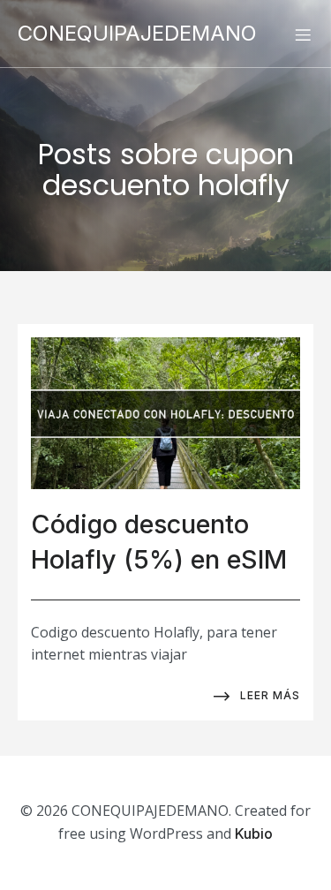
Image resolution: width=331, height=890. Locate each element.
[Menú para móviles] (302, 34)
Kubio (254, 833)
